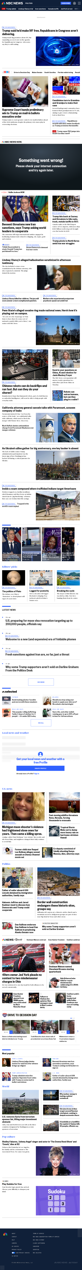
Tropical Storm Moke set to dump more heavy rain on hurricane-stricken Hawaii (69, 832)
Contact (14, 1236)
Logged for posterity (39, 590)
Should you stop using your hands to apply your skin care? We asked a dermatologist (64, 701)
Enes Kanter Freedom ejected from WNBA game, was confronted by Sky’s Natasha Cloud (19, 1000)
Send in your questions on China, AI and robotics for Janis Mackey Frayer (64, 372)
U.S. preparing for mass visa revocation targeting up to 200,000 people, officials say (39, 622)
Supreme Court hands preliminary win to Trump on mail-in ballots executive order (23, 113)
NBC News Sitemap (38, 1240)
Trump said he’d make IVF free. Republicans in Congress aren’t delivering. (40, 32)
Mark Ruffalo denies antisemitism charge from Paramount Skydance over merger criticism (18, 427)
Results (78, 72)
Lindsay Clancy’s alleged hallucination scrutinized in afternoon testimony (36, 261)
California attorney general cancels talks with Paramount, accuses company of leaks (38, 409)
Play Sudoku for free (12, 1183)
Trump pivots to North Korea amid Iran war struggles (65, 242)
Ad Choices (15, 1246)
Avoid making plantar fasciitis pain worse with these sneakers (24, 700)
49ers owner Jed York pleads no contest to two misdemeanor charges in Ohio (22, 978)
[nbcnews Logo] (5, 1234)
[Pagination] (71, 1018)
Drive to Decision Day (22, 72)
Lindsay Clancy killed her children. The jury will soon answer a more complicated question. (20, 299)
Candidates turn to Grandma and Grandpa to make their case (65, 103)
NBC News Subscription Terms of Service (46, 1236)
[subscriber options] (74, 3)
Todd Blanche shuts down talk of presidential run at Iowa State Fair (43, 1037)
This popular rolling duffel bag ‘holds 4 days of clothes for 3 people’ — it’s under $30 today (24, 714)
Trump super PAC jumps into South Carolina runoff (66, 132)
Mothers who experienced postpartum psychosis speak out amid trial (58, 299)
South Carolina (50, 72)
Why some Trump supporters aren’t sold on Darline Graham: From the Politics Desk (42, 668)
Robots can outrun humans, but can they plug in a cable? (71, 395)
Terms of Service (38, 1233)
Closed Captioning (39, 1243)
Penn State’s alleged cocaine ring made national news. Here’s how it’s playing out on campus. (39, 312)
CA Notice (15, 1256)
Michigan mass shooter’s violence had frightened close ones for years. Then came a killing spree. (22, 830)
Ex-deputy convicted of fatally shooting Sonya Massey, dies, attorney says (66, 851)
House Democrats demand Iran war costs (37, 248)
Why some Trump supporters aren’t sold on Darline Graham (59, 927)
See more (41, 682)
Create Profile (40, 768)
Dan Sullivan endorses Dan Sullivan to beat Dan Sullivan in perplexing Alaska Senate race (26, 928)
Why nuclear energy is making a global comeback (68, 1096)
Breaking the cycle (65, 590)
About (13, 1233)
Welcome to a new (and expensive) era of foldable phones (41, 639)
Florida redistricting (65, 72)
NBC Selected (37, 1253)
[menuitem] (28, 3)
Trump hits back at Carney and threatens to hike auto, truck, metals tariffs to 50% (65, 219)
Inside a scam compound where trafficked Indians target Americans (39, 488)
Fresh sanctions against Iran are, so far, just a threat (37, 654)
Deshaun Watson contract (36, 940)
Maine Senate (37, 72)
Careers (14, 1243)
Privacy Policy (16, 1249)
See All (41, 723)
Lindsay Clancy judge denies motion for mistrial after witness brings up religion (25, 1063)
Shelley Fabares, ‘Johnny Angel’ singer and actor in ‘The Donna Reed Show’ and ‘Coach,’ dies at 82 (39, 1143)
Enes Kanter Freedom (56, 940)
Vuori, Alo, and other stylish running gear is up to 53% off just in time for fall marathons (65, 714)
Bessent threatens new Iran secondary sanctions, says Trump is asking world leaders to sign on (65, 1064)
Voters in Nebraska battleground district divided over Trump (14, 1037)
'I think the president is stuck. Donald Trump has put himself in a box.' (12, 249)
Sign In (36, 773)
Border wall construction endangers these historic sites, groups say (56, 905)
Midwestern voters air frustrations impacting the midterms (69, 1038)
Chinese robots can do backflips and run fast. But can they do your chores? (24, 389)
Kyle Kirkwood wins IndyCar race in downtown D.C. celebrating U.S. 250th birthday (69, 982)
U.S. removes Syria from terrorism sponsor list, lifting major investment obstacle (19, 1119)
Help (13, 1240)
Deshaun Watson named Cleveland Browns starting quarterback (61, 969)
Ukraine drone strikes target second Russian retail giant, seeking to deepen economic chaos (69, 1111)
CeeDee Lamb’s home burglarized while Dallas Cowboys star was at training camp (73, 1000)
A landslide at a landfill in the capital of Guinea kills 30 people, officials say (70, 1123)
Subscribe (36, 1246)
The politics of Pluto (11, 591)
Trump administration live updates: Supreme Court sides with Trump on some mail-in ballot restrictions (24, 1078)
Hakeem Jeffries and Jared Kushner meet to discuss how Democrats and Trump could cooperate (16, 906)
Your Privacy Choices (22, 1253)
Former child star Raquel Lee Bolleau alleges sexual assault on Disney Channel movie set (27, 853)
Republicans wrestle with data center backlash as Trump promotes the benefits (66, 123)
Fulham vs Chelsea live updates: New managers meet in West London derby (46, 1001)
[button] (25, 208)
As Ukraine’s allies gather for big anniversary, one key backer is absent (40, 448)
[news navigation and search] (79, 3)
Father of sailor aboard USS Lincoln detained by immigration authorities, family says (17, 893)
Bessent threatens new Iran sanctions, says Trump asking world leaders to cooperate (24, 227)
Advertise (36, 1249)
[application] (25, 209)
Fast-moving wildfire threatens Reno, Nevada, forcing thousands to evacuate (63, 818)
